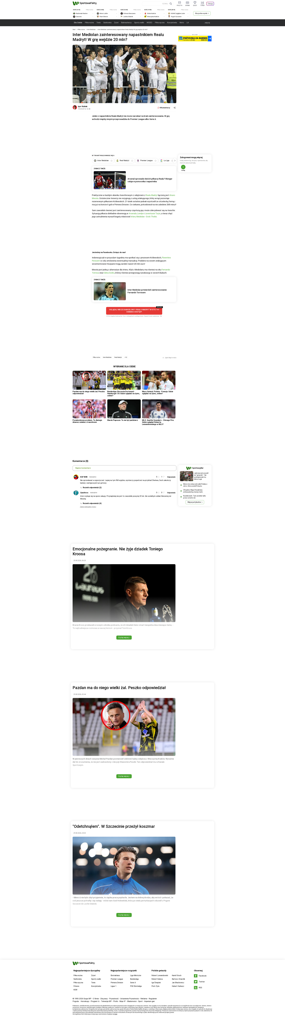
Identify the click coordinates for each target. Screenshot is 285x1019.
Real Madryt (118, 357)
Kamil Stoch (176, 975)
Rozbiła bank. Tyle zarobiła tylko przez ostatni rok (194, 497)
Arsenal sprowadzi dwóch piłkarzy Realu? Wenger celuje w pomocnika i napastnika (150, 180)
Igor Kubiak (82, 106)
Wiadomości (132, 1001)
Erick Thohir (151, 216)
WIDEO (149, 23)
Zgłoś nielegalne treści (88, 507)
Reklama (143, 999)
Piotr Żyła (155, 986)
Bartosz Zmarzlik (178, 979)
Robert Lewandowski (160, 975)
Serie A (133, 983)
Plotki (115, 1001)
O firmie (96, 999)
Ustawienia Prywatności (129, 999)
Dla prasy (104, 999)
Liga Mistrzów (135, 975)
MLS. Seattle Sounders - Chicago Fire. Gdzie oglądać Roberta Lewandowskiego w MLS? (158, 422)
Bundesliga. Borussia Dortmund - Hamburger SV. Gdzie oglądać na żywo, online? (123, 393)
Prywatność (114, 999)
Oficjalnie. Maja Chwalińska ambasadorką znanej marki (193, 491)
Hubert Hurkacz (178, 986)
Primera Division (117, 983)
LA (188, 23)
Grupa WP (87, 999)
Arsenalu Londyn (136, 213)
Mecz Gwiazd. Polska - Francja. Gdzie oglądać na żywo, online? (157, 392)
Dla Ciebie (78, 23)
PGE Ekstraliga (136, 986)
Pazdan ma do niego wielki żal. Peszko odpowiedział (89, 392)
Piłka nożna (89, 23)
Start (74, 29)
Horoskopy (85, 1001)
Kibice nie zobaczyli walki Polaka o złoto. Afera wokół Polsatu (195, 485)
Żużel (116, 23)
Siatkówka (107, 23)
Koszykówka (172, 23)
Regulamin (153, 999)
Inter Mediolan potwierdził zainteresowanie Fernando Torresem (147, 291)
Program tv (95, 1001)
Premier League (117, 979)
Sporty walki (139, 23)
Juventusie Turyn (153, 213)
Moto (182, 23)
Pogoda (76, 1001)
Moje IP (122, 1001)
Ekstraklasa (115, 975)
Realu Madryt (152, 195)
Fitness (76, 986)
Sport (140, 1001)
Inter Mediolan (91, 29)
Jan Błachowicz (178, 983)
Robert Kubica (157, 979)
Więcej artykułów (194, 502)
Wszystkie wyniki (201, 13)
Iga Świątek (156, 983)
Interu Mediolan (138, 216)
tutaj (115, 1014)
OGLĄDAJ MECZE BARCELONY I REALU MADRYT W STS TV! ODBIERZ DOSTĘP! (134, 311)
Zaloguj (210, 4)
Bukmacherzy (126, 23)
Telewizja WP (106, 1001)
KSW (75, 990)
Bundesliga (134, 979)
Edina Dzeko (109, 273)
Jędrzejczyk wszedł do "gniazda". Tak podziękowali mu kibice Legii (201, 476)
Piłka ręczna (159, 23)
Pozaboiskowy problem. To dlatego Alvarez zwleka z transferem (87, 421)
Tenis (98, 23)
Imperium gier (149, 1001)
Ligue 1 (113, 986)
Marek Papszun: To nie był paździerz (122, 420)
